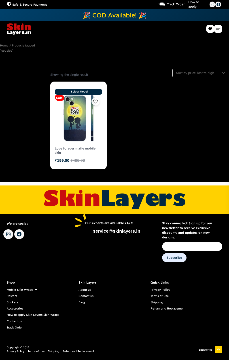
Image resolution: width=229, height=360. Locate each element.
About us (84, 289)
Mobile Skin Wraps (20, 289)
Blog (81, 302)
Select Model (79, 91)
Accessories (15, 308)
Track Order (176, 4)
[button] (218, 29)
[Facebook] (218, 4)
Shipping (157, 302)
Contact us (14, 321)
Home (4, 45)
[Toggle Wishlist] (95, 101)
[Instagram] (212, 4)
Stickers (12, 302)
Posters (12, 296)
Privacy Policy (160, 289)
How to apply (193, 4)
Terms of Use (160, 296)
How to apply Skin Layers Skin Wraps (33, 314)
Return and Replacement (168, 308)
